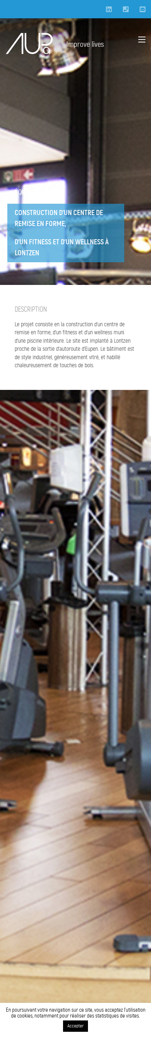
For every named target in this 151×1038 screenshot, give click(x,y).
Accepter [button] (75, 1026)
